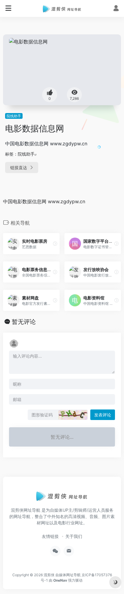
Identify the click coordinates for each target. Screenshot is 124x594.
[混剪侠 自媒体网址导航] (62, 8)
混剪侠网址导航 (25, 510)
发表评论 (102, 414)
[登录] (116, 9)
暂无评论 (24, 321)
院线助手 (14, 116)
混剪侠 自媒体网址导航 (62, 575)
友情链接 (50, 536)
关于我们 (73, 536)
